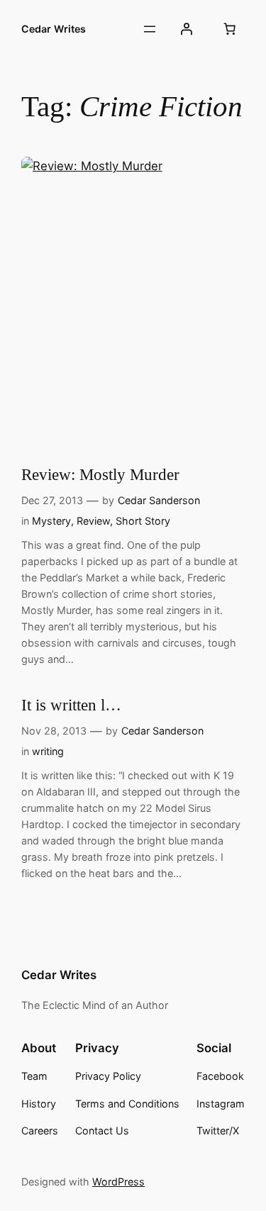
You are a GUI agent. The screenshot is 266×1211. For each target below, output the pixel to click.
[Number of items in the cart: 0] (230, 29)
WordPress (118, 1182)
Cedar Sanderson (159, 500)
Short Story (143, 521)
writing (48, 751)
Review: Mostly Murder (100, 475)
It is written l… (71, 705)
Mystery (51, 521)
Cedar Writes (53, 29)
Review (93, 521)
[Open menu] (149, 29)
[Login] (186, 29)
